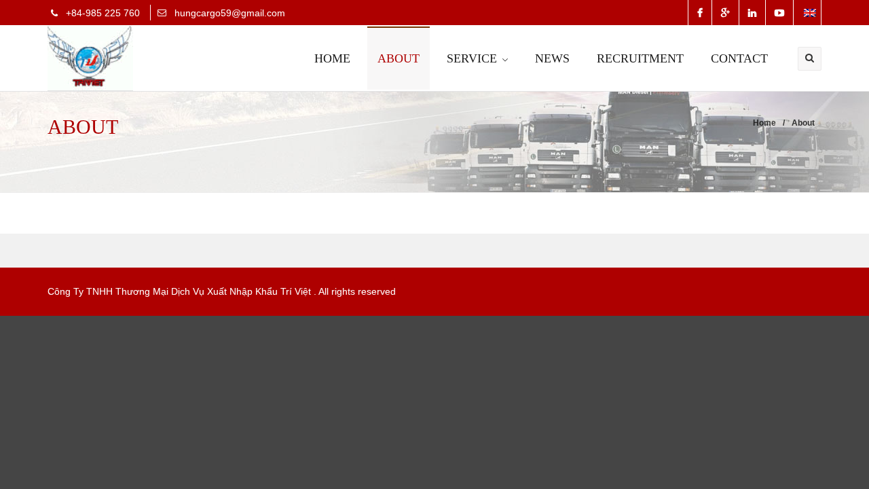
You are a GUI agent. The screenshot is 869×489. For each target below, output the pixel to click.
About (398, 58)
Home (332, 58)
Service (472, 58)
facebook (699, 12)
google (725, 12)
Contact (739, 58)
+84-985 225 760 (103, 12)
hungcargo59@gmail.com (229, 12)
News (552, 58)
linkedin (752, 12)
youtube (779, 12)
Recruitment (640, 58)
